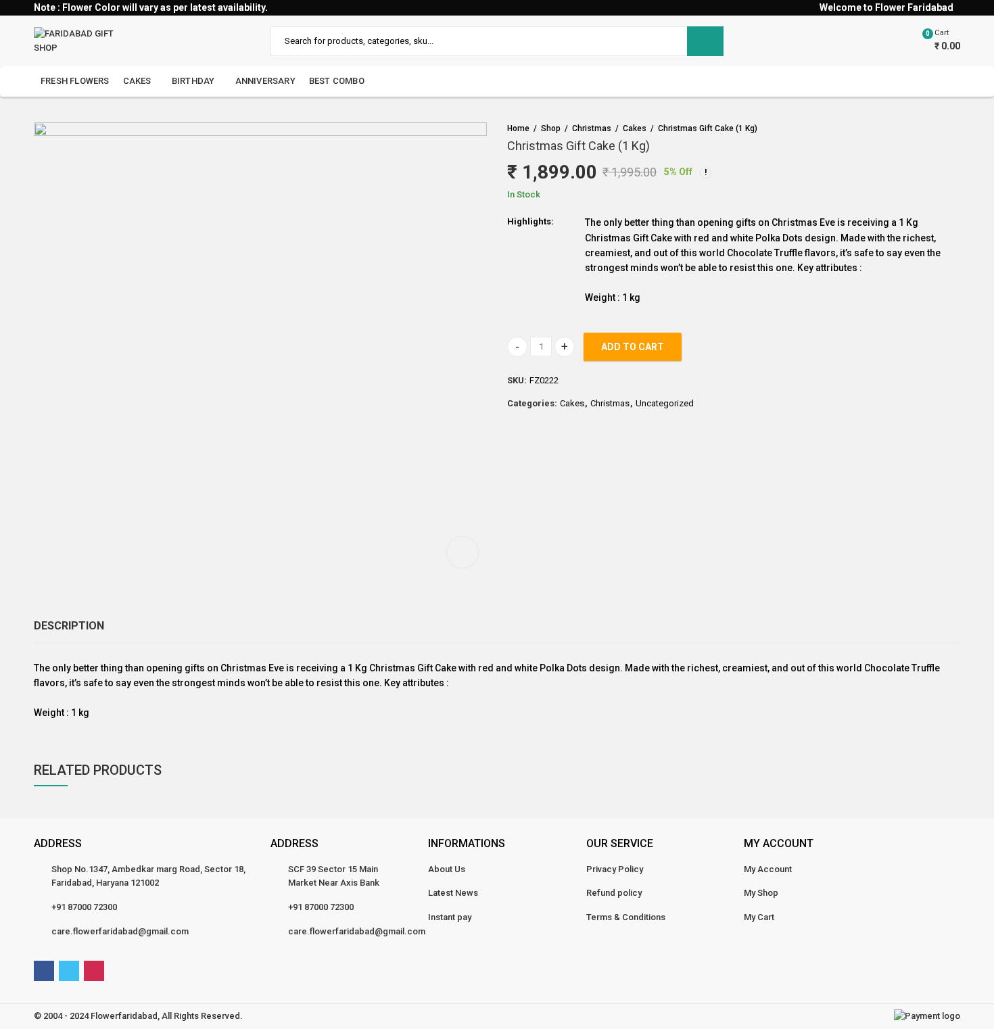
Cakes (634, 128)
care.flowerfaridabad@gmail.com (120, 931)
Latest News (453, 893)
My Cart (759, 917)
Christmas (591, 128)
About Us (446, 869)
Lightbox (462, 552)
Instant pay (449, 917)
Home (518, 128)
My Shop (761, 893)
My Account (768, 869)
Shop (551, 128)
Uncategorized (665, 403)
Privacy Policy (614, 869)
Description (69, 625)
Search (705, 41)
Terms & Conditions (625, 917)
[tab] (69, 626)
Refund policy (614, 893)
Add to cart (632, 346)
